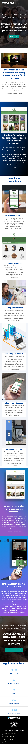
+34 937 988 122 (9, 736)
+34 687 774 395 (9, 739)
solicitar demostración (14, 650)
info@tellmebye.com (10, 733)
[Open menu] (25, 3)
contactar (14, 36)
